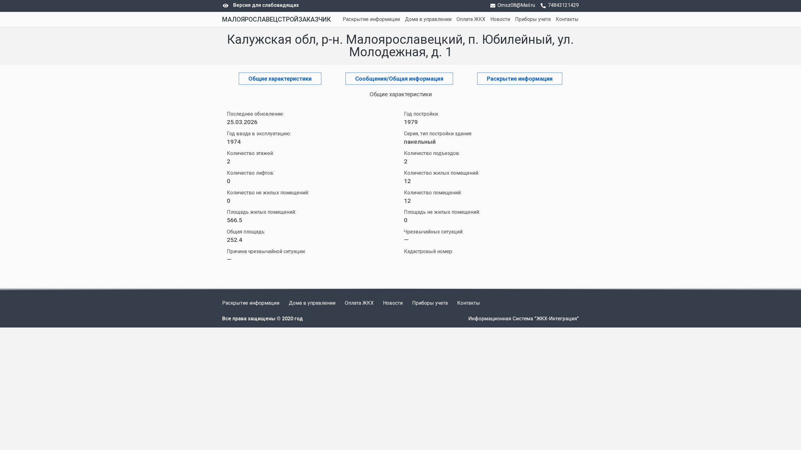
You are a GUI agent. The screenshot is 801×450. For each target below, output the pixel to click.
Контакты (567, 19)
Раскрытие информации (371, 19)
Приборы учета (533, 19)
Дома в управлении (428, 19)
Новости (500, 19)
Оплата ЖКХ (471, 19)
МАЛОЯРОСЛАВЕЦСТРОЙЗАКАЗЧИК (276, 19)
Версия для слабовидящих (266, 5)
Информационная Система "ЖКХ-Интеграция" (523, 319)
